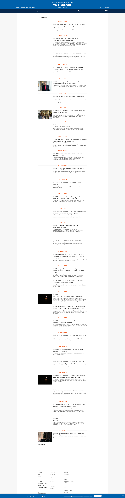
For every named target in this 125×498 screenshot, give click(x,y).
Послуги (17, 7)
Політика (53, 474)
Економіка (23, 11)
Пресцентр (28, 7)
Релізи (39, 489)
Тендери (65, 479)
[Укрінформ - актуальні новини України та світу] (62, 5)
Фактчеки (53, 477)
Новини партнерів (42, 483)
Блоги (39, 478)
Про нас (65, 470)
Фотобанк (23, 7)
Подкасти (40, 469)
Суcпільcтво (53, 483)
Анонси (33, 7)
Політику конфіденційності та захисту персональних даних (78, 496)
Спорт (44, 11)
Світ (28, 11)
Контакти (73, 11)
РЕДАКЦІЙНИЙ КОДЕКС (69, 490)
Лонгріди (40, 481)
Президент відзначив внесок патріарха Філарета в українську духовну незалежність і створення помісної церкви (69, 270)
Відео (39, 476)
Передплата (66, 474)
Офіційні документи (42, 487)
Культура (39, 11)
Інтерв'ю (40, 472)
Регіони (33, 11)
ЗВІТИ (65, 488)
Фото (39, 474)
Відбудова (53, 472)
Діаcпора (53, 486)
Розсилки (66, 492)
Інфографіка (41, 479)
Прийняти (97, 496)
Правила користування (68, 477)
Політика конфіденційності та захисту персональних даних (68, 486)
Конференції (41, 485)
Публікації (40, 470)
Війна (17, 11)
